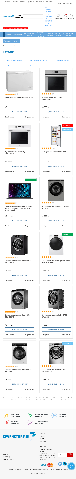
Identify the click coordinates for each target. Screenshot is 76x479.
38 (65, 400)
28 (29, 400)
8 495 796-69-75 (19, 16)
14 (47, 398)
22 (8, 400)
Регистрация (67, 3)
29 (33, 400)
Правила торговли (45, 449)
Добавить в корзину (20, 112)
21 (72, 398)
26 (22, 400)
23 (12, 400)
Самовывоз (40, 1)
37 (61, 400)
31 (40, 400)
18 (61, 398)
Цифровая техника (62, 60)
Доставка (31, 1)
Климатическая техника (13, 60)
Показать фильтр (12, 41)
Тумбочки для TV (8, 459)
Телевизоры (17, 34)
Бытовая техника (14, 66)
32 (44, 400)
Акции (8, 34)
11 (36, 398)
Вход (59, 3)
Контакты (49, 1)
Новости (7, 1)
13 (43, 398)
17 (57, 398)
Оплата (22, 1)
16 (54, 398)
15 (50, 398)
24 (15, 400)
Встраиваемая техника (38, 66)
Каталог (5, 454)
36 (58, 400)
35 (54, 400)
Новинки (15, 1)
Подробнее (19, 81)
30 (37, 400)
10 (32, 398)
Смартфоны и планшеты (38, 60)
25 (19, 400)
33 (47, 400)
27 (26, 400)
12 (40, 398)
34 (51, 400)
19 (65, 398)
